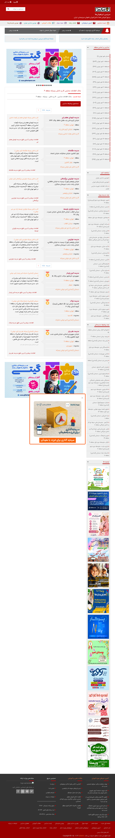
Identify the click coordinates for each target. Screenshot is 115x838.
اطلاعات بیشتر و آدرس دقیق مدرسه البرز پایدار (23, 292)
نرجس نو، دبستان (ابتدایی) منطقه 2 (98, 361)
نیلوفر (70, 285)
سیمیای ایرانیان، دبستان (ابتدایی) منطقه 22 (98, 212)
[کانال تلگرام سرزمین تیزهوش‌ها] (32, 793)
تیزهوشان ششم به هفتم (81, 828)
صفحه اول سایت (105, 823)
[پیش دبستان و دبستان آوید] (43, 66)
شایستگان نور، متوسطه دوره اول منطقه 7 (99, 348)
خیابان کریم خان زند (65, 129)
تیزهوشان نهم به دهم (66, 828)
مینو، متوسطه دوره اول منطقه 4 (98, 292)
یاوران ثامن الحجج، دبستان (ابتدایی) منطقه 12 (100, 368)
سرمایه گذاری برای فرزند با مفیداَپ (57, 440)
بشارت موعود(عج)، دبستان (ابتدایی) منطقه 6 (101, 403)
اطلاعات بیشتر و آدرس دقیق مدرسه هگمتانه (22, 170)
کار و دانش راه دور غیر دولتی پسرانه (67, 228)
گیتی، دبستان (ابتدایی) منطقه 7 (98, 260)
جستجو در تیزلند (18, 9)
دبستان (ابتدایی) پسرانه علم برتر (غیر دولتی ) (24, 331)
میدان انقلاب (68, 223)
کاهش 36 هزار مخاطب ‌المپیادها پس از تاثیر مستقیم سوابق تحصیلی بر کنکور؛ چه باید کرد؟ (96, 799)
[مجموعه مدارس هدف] (98, 575)
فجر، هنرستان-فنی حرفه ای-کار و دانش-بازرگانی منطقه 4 (99, 430)
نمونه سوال (85, 823)
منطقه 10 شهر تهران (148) (100, 108)
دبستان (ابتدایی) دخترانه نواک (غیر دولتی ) (25, 301)
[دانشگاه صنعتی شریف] (98, 501)
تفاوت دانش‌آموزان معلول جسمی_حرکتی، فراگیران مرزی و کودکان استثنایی (70, 799)
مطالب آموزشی (36, 823)
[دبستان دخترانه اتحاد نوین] (98, 704)
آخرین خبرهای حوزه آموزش (100, 778)
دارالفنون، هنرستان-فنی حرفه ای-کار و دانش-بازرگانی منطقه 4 (99, 286)
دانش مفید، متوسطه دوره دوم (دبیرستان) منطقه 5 (99, 397)
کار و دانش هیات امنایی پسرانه (68, 134)
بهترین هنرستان (59, 823)
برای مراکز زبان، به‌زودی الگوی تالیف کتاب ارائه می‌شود (97, 815)
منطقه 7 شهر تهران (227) (100, 92)
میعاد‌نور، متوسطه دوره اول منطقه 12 (98, 218)
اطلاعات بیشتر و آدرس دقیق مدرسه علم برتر (22, 353)
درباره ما (52, 784)
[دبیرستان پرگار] (98, 627)
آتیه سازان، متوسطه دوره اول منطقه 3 (100, 247)
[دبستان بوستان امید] (98, 652)
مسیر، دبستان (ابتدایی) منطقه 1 (98, 207)
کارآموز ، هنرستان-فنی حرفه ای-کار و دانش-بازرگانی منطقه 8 (98, 423)
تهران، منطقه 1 (69, 311)
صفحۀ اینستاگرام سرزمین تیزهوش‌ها (36, 39)
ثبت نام (7, 2)
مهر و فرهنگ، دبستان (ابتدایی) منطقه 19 (99, 436)
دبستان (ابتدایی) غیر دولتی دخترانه (67, 289)
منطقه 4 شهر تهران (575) (100, 77)
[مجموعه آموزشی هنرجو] (98, 729)
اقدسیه (70, 315)
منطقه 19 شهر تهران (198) (100, 154)
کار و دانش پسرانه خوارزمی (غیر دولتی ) (26, 239)
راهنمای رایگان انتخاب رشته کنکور (94, 39)
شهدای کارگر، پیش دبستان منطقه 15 (98, 331)
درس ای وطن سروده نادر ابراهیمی (71, 788)
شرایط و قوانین (50, 793)
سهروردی (69, 346)
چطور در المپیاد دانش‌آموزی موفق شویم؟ (71, 807)
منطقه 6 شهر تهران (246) (100, 87)
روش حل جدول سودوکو (74, 793)
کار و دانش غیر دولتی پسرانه (69, 167)
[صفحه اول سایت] (102, 10)
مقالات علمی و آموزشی (75, 778)
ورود (15, 2)
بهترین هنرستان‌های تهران (100, 182)
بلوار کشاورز (68, 162)
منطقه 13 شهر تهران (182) (100, 123)
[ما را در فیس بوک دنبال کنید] (18, 793)
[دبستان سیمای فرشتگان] (98, 549)
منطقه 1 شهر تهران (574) (100, 61)
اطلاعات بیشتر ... (65, 31)
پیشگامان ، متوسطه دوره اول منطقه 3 (100, 317)
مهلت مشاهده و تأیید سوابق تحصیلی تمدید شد (97, 785)
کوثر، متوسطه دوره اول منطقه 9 (98, 442)
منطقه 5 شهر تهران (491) (100, 82)
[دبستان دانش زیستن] (98, 478)
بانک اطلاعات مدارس (65, 96)
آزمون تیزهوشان (96, 828)
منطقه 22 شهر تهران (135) (100, 159)
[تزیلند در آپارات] (27, 793)
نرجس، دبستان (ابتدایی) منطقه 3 (98, 277)
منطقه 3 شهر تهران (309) (100, 72)
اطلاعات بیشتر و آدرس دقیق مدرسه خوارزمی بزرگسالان (24, 199)
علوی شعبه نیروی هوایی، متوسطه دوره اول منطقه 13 (98, 410)
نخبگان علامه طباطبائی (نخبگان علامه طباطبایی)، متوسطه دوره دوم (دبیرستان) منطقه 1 (98, 383)
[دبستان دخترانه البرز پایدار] (98, 524)
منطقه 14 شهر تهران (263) (100, 128)
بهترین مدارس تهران (102, 178)
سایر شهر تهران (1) (102, 56)
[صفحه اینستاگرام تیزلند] (23, 793)
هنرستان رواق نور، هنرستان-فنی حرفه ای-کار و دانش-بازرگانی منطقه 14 (98, 240)
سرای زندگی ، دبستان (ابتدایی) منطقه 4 (99, 271)
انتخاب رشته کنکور (24, 828)
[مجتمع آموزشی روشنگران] (98, 601)
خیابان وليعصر (67, 193)
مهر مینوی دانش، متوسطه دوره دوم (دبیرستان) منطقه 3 (99, 297)
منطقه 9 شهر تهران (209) (100, 102)
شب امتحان (107, 828)
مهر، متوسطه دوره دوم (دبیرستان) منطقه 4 (98, 201)
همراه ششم (94, 823)
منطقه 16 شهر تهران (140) (100, 139)
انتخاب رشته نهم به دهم (39, 828)
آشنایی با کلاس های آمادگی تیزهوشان (70, 784)
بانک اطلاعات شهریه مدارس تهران (100, 187)
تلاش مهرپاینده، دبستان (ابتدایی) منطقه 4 (98, 355)
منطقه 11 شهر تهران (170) (100, 113)
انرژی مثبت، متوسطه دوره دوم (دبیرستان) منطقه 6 (99, 447)
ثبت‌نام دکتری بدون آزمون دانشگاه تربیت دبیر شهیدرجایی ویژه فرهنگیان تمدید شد (97, 808)
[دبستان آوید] (98, 678)
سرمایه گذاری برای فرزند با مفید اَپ (89, 30)
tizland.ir (81, 836)
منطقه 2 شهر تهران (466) (100, 66)
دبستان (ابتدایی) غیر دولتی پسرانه (67, 350)
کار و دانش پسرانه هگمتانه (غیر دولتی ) (26, 151)
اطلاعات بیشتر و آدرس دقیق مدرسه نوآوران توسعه (25, 229)
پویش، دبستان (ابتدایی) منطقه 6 (98, 281)
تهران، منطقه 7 (69, 280)
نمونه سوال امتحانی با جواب (47, 30)
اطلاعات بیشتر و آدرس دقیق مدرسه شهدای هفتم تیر (23, 140)
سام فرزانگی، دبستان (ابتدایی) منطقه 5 (99, 304)
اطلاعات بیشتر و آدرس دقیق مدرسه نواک (21, 323)
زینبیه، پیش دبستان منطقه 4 (99, 336)
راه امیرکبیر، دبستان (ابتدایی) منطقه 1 (100, 417)
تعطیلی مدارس (24, 823)
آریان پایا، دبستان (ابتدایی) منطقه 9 (98, 341)
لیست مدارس (48, 823)
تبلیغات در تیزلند (49, 797)
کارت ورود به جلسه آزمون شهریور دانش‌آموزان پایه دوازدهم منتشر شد (97, 792)
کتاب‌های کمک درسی (103, 832)
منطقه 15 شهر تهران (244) (100, 133)
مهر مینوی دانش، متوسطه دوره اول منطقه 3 (99, 310)
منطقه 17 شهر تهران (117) (100, 144)
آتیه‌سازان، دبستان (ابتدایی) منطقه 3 (100, 254)
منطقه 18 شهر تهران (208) (100, 149)
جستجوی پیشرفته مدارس (71, 103)
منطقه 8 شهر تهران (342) (100, 97)
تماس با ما (51, 788)
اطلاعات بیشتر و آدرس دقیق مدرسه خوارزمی (22, 259)
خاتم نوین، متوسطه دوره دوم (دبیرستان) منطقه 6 (100, 390)
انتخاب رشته (53, 828)
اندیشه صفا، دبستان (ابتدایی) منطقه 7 (100, 454)
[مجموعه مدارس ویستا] (98, 755)
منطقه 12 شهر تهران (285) (100, 118)
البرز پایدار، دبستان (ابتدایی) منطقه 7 (100, 232)
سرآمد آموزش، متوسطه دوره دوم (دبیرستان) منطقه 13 (98, 225)
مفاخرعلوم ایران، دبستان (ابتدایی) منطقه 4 (98, 375)
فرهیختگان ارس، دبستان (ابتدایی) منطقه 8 (101, 265)
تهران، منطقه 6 (69, 125)
